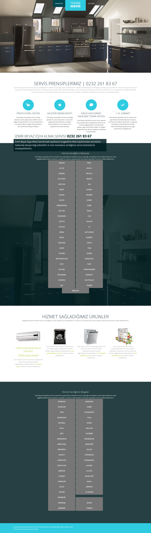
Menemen (61, 508)
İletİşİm (91, 3)
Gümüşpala (89, 455)
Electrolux (89, 280)
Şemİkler (61, 471)
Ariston (61, 184)
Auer (89, 264)
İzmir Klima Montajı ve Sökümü (28, 350)
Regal (61, 237)
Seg (61, 285)
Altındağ (89, 492)
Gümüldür (61, 460)
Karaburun (61, 439)
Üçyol (61, 487)
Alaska (61, 195)
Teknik (75, 4)
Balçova (89, 428)
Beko (89, 163)
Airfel (61, 189)
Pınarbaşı (62, 503)
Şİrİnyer (89, 487)
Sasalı (89, 481)
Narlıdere (89, 444)
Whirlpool (89, 259)
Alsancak (62, 407)
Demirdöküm (62, 205)
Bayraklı (61, 423)
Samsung (61, 243)
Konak (89, 423)
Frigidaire (62, 216)
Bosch (89, 168)
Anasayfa (59, 3)
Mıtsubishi (89, 232)
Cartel (61, 200)
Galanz (89, 221)
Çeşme (89, 407)
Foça (89, 417)
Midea (61, 232)
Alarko (89, 189)
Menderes (62, 449)
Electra (62, 211)
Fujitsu (62, 221)
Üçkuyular (61, 465)
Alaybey (89, 465)
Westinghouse (62, 259)
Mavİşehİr (62, 497)
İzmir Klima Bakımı (28, 355)
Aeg (89, 184)
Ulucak (89, 471)
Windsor (75, 291)
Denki (89, 205)
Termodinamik (89, 269)
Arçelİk (62, 163)
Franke (89, 285)
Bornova (61, 401)
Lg (89, 227)
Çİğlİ (62, 433)
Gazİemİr (89, 433)
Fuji (89, 216)
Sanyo (89, 243)
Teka (89, 248)
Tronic (89, 253)
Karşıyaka (89, 401)
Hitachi (62, 227)
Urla (62, 412)
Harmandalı (89, 460)
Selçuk (89, 449)
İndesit (89, 179)
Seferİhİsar (61, 417)
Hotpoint (62, 179)
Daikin (89, 200)
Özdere (62, 492)
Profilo (89, 173)
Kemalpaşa (61, 444)
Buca (62, 428)
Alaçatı (62, 455)
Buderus (89, 275)
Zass (62, 264)
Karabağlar (89, 439)
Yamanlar (62, 481)
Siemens (62, 173)
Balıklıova (89, 476)
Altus (61, 168)
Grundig (61, 280)
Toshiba (61, 253)
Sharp (61, 248)
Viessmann (61, 275)
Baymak (89, 195)
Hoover (62, 269)
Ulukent (61, 476)
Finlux (89, 211)
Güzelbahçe (89, 412)
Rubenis (89, 237)
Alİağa (89, 503)
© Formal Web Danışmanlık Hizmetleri (26, 529)
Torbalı (89, 508)
